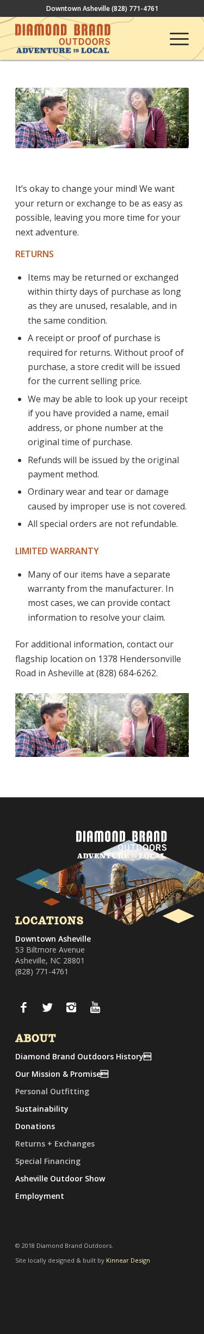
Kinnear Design (128, 1260)
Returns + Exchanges (55, 1143)
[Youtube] (95, 1007)
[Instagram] (71, 1007)
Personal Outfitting (52, 1091)
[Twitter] (47, 1007)
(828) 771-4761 (135, 8)
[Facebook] (23, 1007)
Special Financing (48, 1161)
